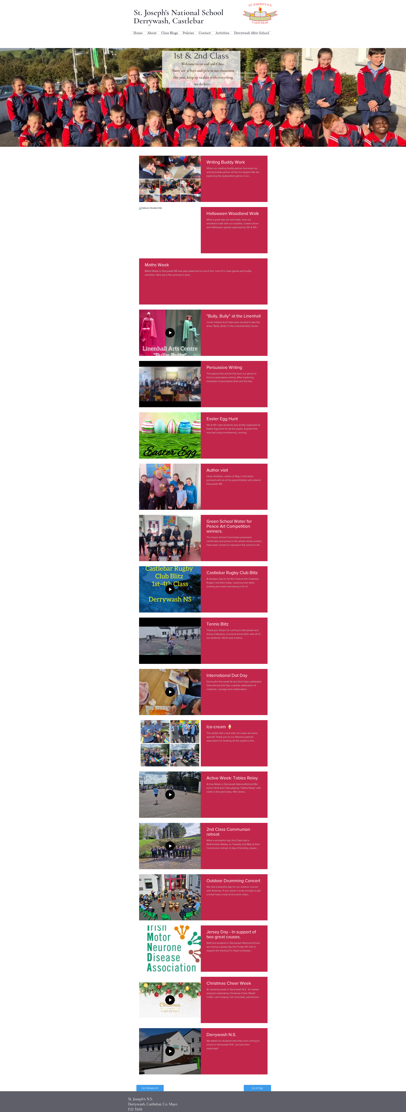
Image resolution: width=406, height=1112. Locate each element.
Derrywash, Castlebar (169, 21)
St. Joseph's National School (179, 12)
